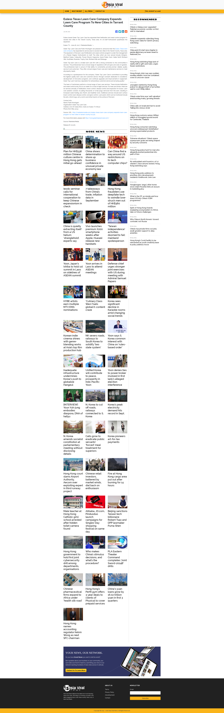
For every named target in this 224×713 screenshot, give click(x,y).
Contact (107, 698)
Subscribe (145, 698)
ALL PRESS (88, 11)
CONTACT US (100, 11)
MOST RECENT (77, 11)
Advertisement (110, 695)
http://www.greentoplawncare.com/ (97, 118)
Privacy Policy (109, 692)
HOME (67, 11)
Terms (107, 689)
